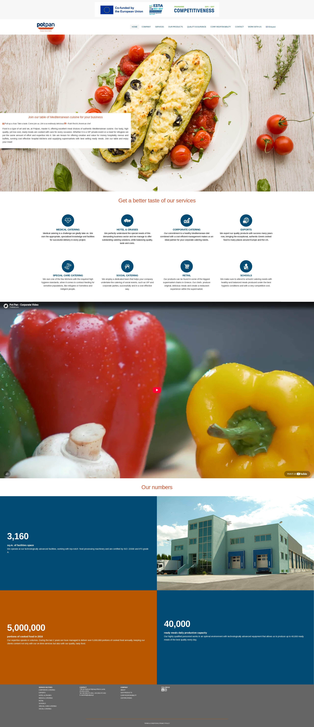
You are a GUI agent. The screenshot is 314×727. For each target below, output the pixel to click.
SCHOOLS (42, 703)
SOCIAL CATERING (45, 709)
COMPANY (146, 27)
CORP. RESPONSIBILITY (220, 27)
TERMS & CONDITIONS (151, 723)
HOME (134, 27)
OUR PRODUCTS (175, 27)
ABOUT (123, 690)
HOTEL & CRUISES (45, 695)
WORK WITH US (255, 27)
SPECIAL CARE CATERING (47, 706)
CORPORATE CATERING (47, 690)
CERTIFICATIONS (126, 698)
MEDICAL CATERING (45, 698)
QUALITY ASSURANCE (196, 27)
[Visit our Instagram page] (165, 690)
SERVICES (159, 27)
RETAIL (41, 701)
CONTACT (239, 27)
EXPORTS (42, 693)
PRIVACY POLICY (164, 723)
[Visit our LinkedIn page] (162, 690)
